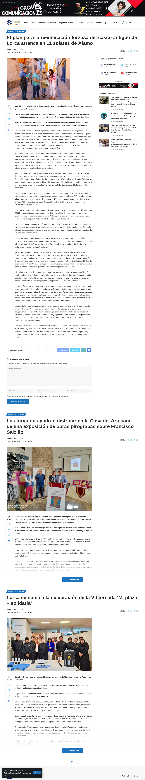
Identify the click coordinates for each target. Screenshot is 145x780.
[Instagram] (108, 73)
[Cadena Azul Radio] (13, 22)
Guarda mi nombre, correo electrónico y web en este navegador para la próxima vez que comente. (39, 396)
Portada (20, 31)
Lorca (10, 31)
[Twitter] (128, 65)
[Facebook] (108, 65)
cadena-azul (11, 49)
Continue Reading (72, 579)
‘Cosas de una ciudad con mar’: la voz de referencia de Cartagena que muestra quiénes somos (124, 116)
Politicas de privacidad (11, 773)
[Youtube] (128, 73)
